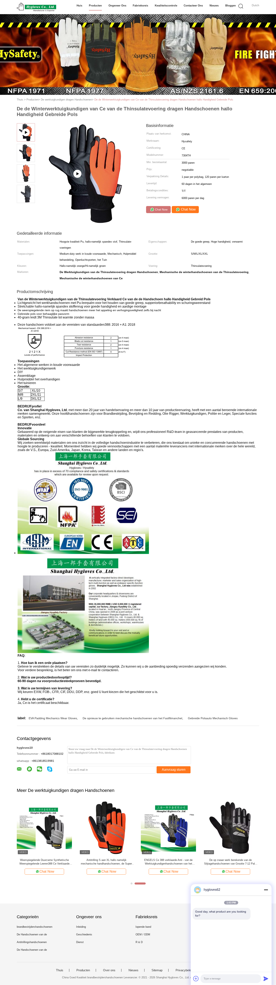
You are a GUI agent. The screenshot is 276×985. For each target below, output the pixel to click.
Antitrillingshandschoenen (32, 942)
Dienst (80, 942)
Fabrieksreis (140, 5)
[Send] (266, 978)
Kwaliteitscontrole (166, 5)
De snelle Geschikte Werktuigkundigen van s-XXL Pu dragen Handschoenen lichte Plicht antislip (230, 862)
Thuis (59, 970)
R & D (139, 942)
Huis (79, 5)
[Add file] (196, 978)
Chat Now (160, 209)
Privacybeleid (184, 970)
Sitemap (157, 970)
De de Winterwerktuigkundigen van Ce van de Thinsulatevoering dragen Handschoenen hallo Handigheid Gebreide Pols (163, 99)
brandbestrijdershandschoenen (34, 926)
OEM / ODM (143, 934)
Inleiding (81, 926)
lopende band (143, 926)
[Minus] (265, 889)
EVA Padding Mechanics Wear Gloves (53, 718)
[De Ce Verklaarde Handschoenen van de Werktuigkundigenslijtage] (168, 827)
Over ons (109, 970)
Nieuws (214, 5)
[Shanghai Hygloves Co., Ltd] (36, 7)
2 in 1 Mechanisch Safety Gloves (44, 859)
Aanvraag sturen (173, 769)
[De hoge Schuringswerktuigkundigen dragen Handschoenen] (106, 827)
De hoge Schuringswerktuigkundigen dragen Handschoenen (106, 861)
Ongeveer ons (117, 5)
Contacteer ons (193, 5)
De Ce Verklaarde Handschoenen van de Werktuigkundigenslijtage (168, 861)
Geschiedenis (84, 934)
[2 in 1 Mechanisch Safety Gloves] (44, 827)
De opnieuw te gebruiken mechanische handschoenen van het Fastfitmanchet (132, 718)
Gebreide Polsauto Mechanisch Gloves (213, 718)
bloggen (230, 5)
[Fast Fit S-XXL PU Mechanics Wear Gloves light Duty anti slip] (87, 222)
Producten (95, 5)
